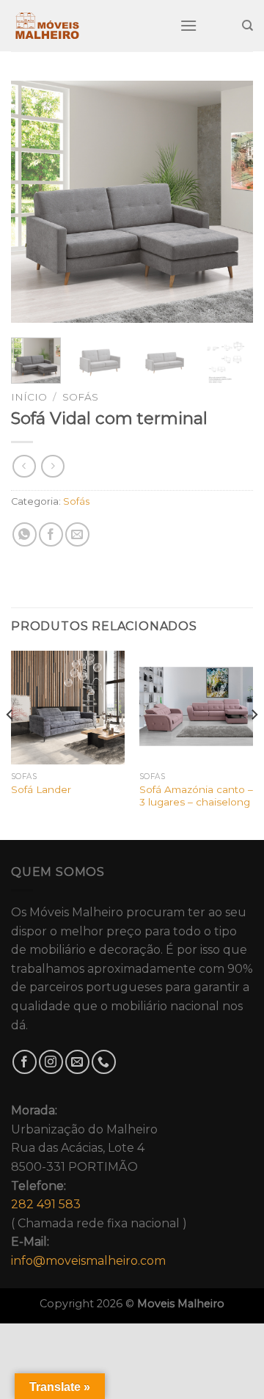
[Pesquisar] (247, 26)
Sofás (80, 397)
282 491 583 (46, 1204)
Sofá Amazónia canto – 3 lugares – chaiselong (196, 795)
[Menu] (188, 25)
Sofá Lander (41, 789)
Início (29, 397)
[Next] (229, 202)
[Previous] (34, 202)
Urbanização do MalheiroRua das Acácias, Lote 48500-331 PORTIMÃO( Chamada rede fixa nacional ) (99, 1185)
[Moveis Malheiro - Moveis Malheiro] (84, 25)
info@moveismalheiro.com (88, 1261)
